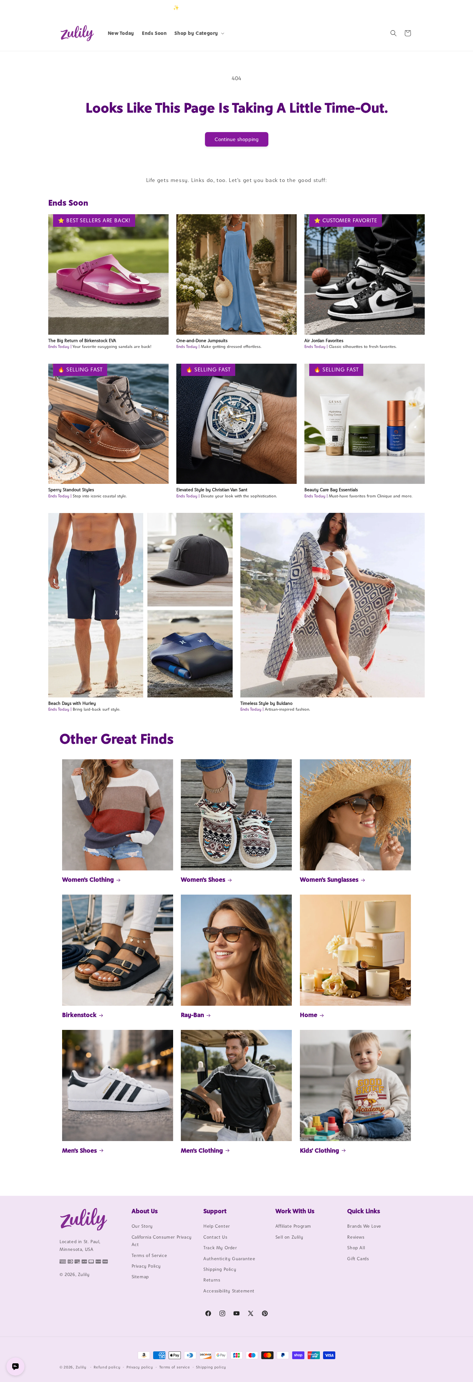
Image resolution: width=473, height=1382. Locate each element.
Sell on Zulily (289, 1237)
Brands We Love (364, 1226)
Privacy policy (139, 1367)
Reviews (355, 1237)
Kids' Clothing (319, 1150)
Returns (211, 1280)
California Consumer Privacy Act (162, 1240)
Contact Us (215, 1237)
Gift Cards (358, 1258)
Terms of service (174, 1367)
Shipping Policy (219, 1269)
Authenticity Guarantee (229, 1258)
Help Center (216, 1226)
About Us (145, 1210)
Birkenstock (79, 1014)
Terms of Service (149, 1255)
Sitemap (140, 1277)
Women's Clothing (88, 879)
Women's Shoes (203, 879)
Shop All (356, 1248)
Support (215, 1210)
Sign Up (403, 8)
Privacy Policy (146, 1266)
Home (308, 1014)
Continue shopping (237, 139)
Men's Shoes (79, 1150)
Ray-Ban (192, 1014)
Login (383, 8)
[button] (199, 33)
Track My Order (220, 1248)
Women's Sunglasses (329, 879)
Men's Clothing (202, 1150)
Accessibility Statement (229, 1290)
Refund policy (107, 1367)
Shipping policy (211, 1367)
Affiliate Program (293, 1226)
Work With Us (294, 1210)
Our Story (142, 1226)
